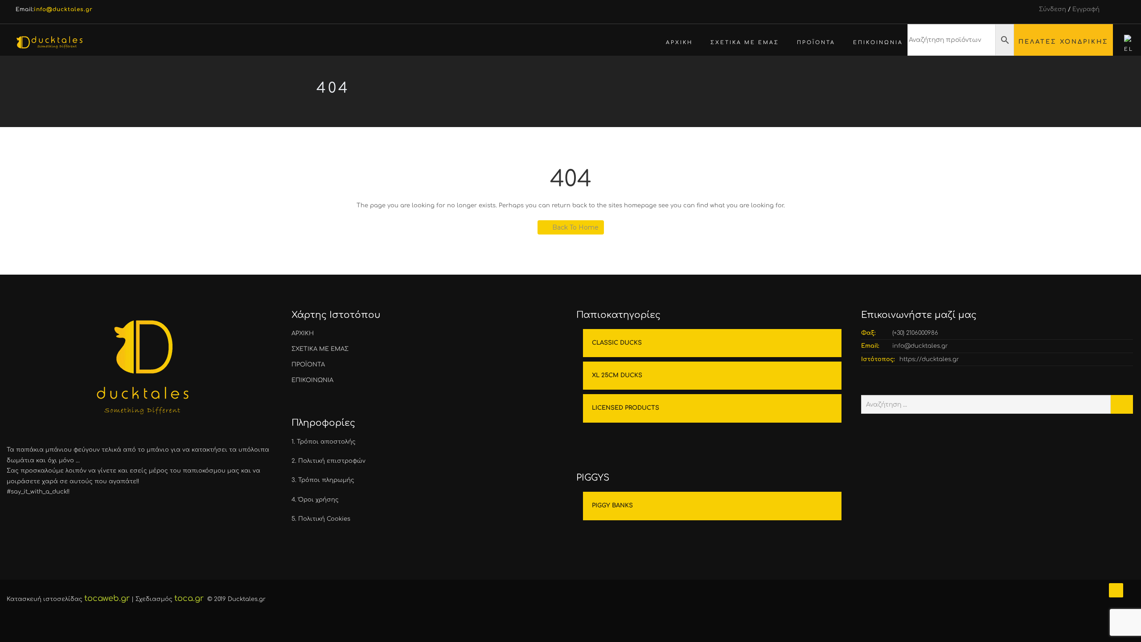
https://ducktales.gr (929, 359)
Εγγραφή (1086, 9)
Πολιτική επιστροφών (331, 461)
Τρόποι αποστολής (326, 442)
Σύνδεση (1052, 9)
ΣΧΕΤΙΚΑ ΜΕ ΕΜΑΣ (744, 42)
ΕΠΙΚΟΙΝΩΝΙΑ (878, 42)
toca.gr (189, 598)
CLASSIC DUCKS (617, 343)
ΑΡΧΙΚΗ (679, 42)
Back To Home (575, 227)
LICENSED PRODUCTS (625, 408)
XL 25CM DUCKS (617, 375)
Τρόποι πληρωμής (326, 480)
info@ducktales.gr (920, 346)
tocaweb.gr (107, 598)
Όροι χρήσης (318, 500)
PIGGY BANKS (612, 505)
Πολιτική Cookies (324, 519)
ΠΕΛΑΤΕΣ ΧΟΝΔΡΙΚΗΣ (1063, 41)
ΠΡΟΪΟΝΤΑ (816, 42)
